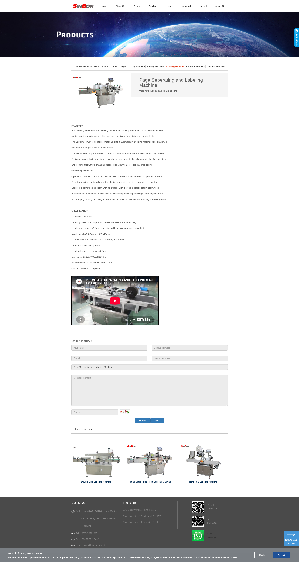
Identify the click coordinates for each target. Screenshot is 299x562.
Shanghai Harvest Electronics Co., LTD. (142, 522)
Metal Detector (101, 66)
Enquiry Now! (291, 541)
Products (153, 6)
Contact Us (219, 6)
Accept (281, 555)
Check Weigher (119, 66)
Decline (263, 555)
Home (104, 6)
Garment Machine (195, 66)
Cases (169, 6)
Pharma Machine (83, 66)
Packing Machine (216, 66)
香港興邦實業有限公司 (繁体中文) (139, 510)
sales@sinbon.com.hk (95, 545)
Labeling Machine (175, 66)
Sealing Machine (155, 66)
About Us (120, 6)
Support (203, 6)
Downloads (186, 6)
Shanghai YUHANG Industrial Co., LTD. (142, 516)
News (137, 6)
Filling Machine (137, 66)
